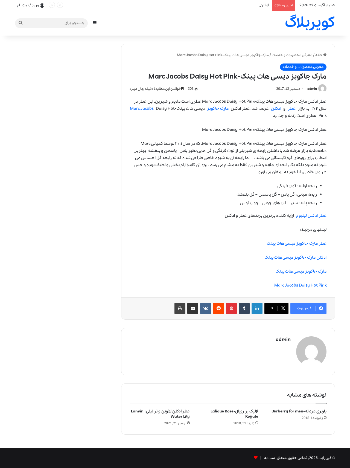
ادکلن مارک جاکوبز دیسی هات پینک (295, 258)
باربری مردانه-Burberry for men (299, 411)
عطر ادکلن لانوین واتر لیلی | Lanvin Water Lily (160, 414)
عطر (292, 109)
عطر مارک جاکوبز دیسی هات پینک (296, 244)
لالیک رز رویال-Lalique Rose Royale (234, 414)
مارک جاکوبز (218, 109)
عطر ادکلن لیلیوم (311, 216)
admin (312, 88)
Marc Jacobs (142, 109)
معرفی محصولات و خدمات (292, 55)
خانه (319, 55)
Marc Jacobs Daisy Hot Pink (300, 285)
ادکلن (276, 109)
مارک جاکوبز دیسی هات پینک (301, 271)
